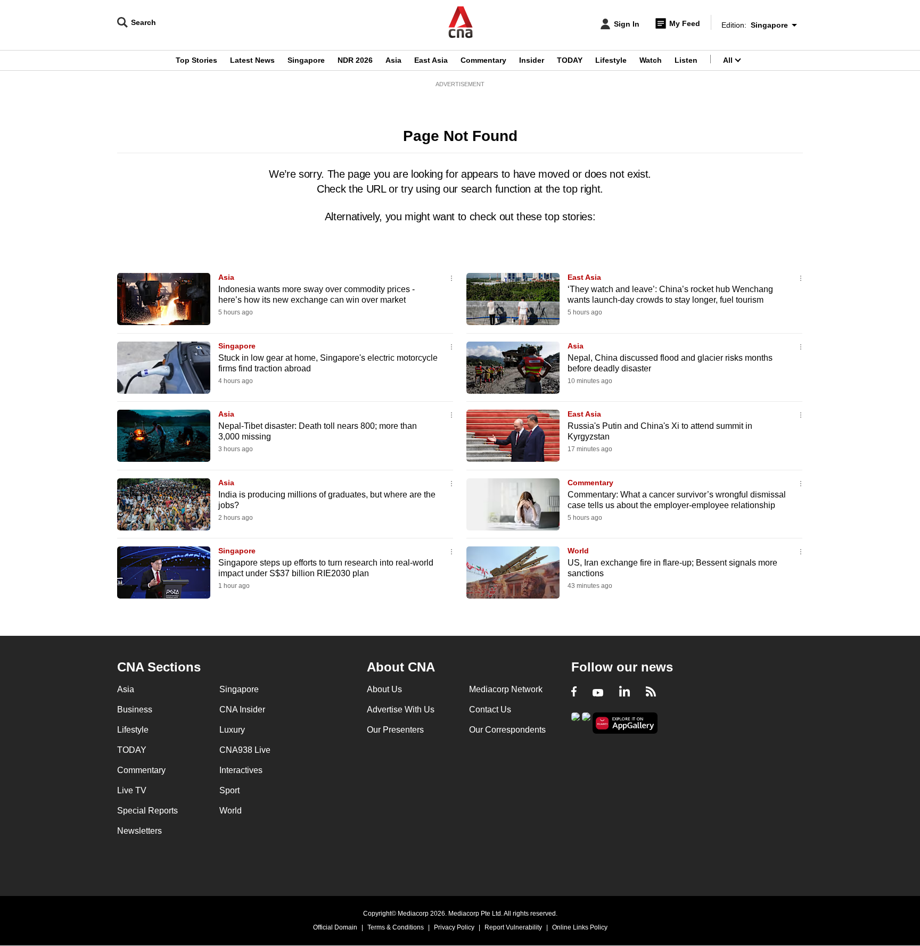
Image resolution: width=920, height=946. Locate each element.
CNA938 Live (244, 749)
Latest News (252, 60)
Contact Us (490, 709)
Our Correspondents (507, 729)
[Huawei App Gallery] (625, 723)
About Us (384, 689)
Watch (650, 60)
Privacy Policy (454, 927)
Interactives (240, 770)
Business (134, 709)
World (578, 550)
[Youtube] (598, 693)
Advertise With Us (400, 709)
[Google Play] (575, 722)
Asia (393, 60)
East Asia (431, 60)
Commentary (483, 60)
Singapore (306, 60)
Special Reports (147, 810)
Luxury (232, 729)
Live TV (131, 790)
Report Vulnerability (513, 927)
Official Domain (335, 927)
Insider (531, 60)
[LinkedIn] (624, 693)
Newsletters (139, 830)
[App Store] (586, 722)
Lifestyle (611, 60)
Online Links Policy (579, 927)
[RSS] (651, 693)
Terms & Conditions (395, 927)
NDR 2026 (355, 60)
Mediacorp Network (506, 689)
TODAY (569, 60)
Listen (686, 60)
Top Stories (196, 60)
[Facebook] (574, 693)
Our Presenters (395, 729)
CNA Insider (242, 709)
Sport (229, 790)
